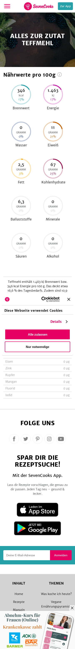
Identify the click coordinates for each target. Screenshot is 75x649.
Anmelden (61, 555)
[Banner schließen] (68, 299)
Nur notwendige (37, 346)
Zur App (65, 6)
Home (19, 594)
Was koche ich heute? (56, 594)
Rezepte (19, 602)
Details (56, 322)
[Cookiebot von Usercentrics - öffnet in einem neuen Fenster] (44, 299)
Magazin (19, 610)
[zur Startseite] (38, 6)
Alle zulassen (37, 334)
